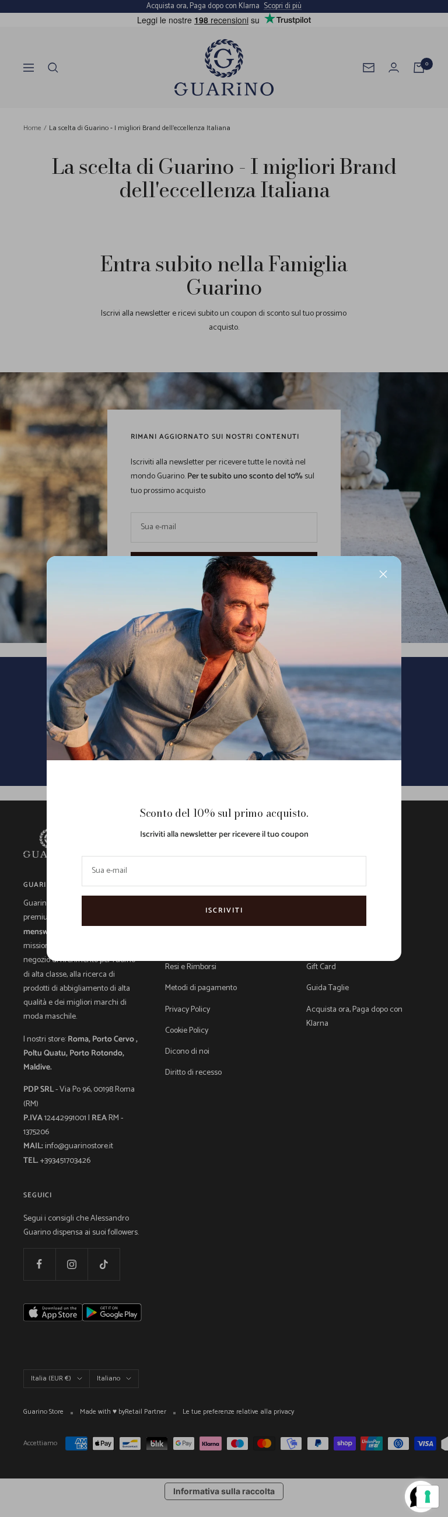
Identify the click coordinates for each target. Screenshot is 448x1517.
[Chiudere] (383, 574)
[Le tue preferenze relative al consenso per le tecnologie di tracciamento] (427, 1496)
